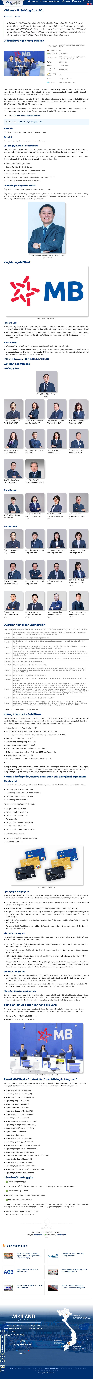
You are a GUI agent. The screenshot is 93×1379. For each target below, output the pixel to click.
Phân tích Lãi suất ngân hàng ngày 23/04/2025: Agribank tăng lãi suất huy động (29, 1256)
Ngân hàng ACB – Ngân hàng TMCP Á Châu (28, 1271)
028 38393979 (36, 1329)
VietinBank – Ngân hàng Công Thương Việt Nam (73, 1255)
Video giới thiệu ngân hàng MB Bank (26, 115)
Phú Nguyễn (61, 1235)
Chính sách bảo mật (66, 1368)
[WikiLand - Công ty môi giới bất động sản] (13, 3)
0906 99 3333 (17, 1335)
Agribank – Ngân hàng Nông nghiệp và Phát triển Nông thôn (73, 1287)
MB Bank (51, 1004)
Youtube (22, 1353)
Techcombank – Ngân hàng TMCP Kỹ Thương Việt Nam (74, 1271)
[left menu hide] (3, 1370)
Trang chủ (9, 16)
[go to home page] (2, 1331)
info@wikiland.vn (23, 1344)
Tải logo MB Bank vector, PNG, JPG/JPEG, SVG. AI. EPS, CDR (27, 359)
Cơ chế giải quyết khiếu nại (49, 1370)
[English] (90, 4)
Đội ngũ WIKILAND (38, 1368)
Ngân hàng (17, 16)
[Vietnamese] (88, 4)
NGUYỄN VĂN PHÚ (24, 1368)
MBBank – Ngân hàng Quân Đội (30, 122)
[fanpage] (2, 1356)
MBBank (39, 40)
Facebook (21, 1351)
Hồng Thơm (38, 1235)
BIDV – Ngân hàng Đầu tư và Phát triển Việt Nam (29, 1287)
